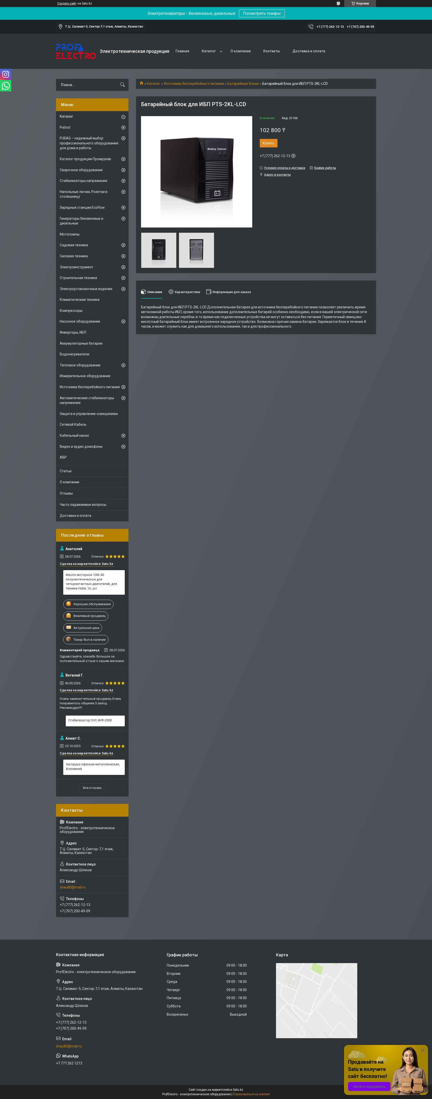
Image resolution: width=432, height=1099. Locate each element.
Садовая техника (74, 245)
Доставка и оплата (308, 51)
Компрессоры (71, 311)
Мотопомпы (70, 234)
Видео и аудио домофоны (81, 447)
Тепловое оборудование (80, 365)
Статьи (66, 471)
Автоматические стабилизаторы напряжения (87, 400)
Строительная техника (78, 278)
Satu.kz (238, 1089)
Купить (268, 143)
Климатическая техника (80, 300)
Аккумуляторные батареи (81, 343)
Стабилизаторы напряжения (83, 181)
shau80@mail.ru (73, 887)
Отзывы (66, 493)
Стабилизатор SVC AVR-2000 (90, 720)
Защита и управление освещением (89, 414)
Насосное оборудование (80, 321)
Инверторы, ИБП (73, 332)
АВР (63, 457)
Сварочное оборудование (81, 170)
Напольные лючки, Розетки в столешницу (84, 194)
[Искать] (122, 85)
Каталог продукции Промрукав (85, 159)
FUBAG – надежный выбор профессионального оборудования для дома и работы (89, 143)
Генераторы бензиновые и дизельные (81, 221)
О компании (240, 51)
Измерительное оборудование (85, 376)
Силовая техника (74, 256)
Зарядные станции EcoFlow (82, 207)
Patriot (65, 127)
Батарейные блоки (243, 84)
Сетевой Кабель (73, 424)
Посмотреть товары (262, 13)
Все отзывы (92, 788)
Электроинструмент (76, 267)
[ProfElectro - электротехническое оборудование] (76, 51)
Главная (182, 51)
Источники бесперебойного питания (194, 84)
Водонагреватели (74, 354)
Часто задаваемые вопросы (83, 505)
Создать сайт (66, 3)
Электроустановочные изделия (86, 289)
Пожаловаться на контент (251, 1094)
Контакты (271, 51)
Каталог (209, 51)
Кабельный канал (74, 435)
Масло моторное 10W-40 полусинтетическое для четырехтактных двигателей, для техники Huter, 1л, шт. (91, 581)
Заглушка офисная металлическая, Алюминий (93, 766)
